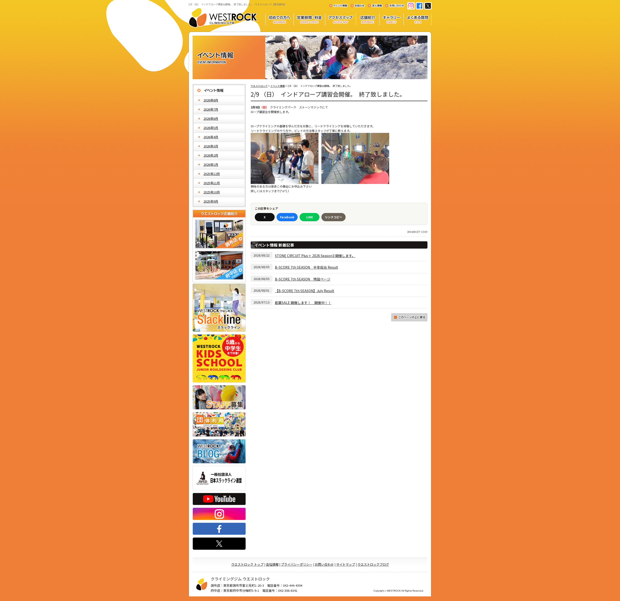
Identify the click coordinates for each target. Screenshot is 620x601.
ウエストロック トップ (247, 564)
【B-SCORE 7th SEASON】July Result (304, 290)
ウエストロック (259, 86)
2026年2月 (210, 155)
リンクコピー (333, 217)
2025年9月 (210, 201)
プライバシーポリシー (296, 564)
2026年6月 (210, 118)
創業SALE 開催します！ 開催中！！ (303, 302)
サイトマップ (345, 564)
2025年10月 (211, 192)
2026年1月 (210, 164)
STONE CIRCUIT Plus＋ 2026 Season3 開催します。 (315, 255)
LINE (309, 217)
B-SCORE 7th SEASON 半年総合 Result (306, 267)
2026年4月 (210, 137)
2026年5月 (210, 127)
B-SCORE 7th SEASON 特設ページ (302, 279)
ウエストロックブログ (373, 564)
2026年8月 (210, 100)
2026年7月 (210, 109)
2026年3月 (210, 146)
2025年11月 (211, 183)
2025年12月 (211, 173)
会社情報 (272, 564)
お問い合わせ (324, 564)
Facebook (287, 217)
